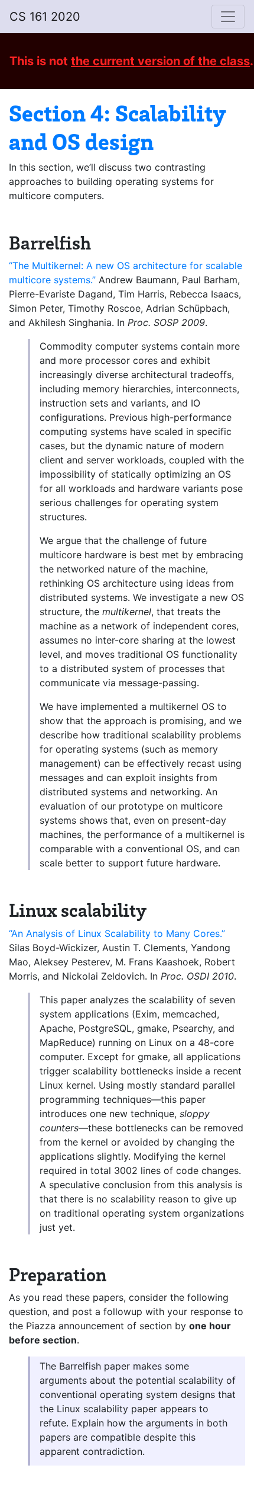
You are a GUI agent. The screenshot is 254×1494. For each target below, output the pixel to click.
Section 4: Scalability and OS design (117, 126)
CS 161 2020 (44, 16)
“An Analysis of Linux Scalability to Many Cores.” (117, 933)
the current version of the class (160, 61)
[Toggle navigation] (228, 16)
